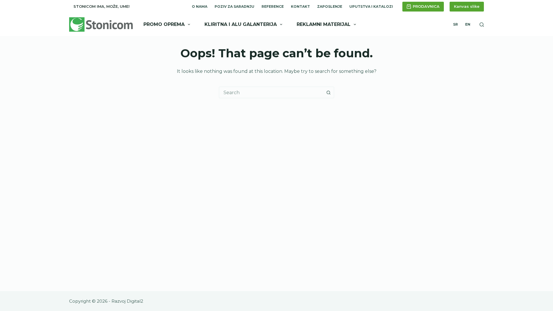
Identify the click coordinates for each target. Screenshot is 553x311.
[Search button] (328, 92)
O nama (199, 6)
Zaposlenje (329, 6)
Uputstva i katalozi (371, 6)
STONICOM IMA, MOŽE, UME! (101, 6)
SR (455, 24)
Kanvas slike (467, 6)
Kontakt (300, 6)
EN (467, 24)
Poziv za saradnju (234, 6)
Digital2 (135, 301)
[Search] (482, 24)
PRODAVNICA (426, 6)
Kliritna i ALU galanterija (240, 24)
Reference (273, 6)
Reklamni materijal (324, 24)
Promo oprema (164, 24)
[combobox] (271, 92)
